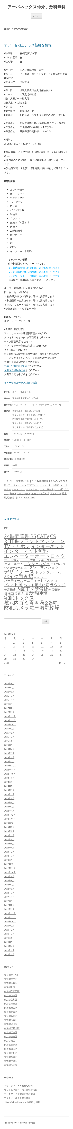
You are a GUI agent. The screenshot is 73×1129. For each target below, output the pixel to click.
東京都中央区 (10, 979)
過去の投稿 (11, 519)
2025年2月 (9, 757)
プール (54, 580)
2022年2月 (9, 905)
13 (61, 646)
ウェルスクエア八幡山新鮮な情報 (20, 1089)
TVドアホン (33, 485)
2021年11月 (10, 917)
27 (61, 654)
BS (50, 481)
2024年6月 (9, 790)
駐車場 (37, 607)
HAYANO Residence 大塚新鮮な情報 (22, 1102)
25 (42, 654)
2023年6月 (9, 839)
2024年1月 (9, 810)
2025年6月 (9, 740)
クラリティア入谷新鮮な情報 (18, 1085)
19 (51, 650)
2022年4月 (9, 896)
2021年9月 (9, 925)
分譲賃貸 (39, 589)
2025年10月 (10, 724)
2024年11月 (10, 769)
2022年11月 (10, 868)
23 (24, 654)
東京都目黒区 (10, 1044)
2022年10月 (10, 872)
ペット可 (58, 489)
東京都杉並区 (10, 1020)
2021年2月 (9, 954)
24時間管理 (42, 481)
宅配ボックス (23, 493)
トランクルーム (48, 572)
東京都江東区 (10, 1032)
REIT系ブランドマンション (34, 541)
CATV (55, 481)
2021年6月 (9, 937)
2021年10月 (10, 921)
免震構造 (10, 590)
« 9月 (6, 662)
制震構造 (54, 590)
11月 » (62, 662)
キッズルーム (49, 560)
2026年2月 (9, 708)
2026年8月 (9, 683)
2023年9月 (9, 827)
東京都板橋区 (10, 1024)
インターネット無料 (49, 485)
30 (24, 658)
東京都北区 (9, 987)
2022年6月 (9, 888)
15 (14, 650)
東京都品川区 (10, 999)
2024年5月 (9, 794)
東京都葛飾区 (10, 1057)
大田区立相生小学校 (14, 370)
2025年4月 (9, 749)
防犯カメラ (55, 493)
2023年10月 (10, 823)
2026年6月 (9, 691)
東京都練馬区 (10, 1048)
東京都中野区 (10, 983)
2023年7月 (9, 835)
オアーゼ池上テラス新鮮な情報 (28, 45)
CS (60, 481)
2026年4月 (9, 699)
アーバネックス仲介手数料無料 (36, 6)
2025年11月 (10, 720)
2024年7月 (9, 786)
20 (61, 650)
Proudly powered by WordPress (19, 1122)
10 (33, 646)
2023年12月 (10, 814)
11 (42, 646)
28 (5, 658)
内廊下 (13, 493)
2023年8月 (9, 831)
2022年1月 (9, 909)
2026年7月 (9, 687)
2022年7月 (9, 884)
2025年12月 (10, 716)
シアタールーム (13, 567)
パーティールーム (17, 580)
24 (33, 654)
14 (5, 650)
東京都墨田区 (10, 1003)
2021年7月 (9, 933)
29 (14, 658)
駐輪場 (10, 497)
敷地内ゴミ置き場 (40, 493)
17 (33, 650)
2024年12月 (10, 765)
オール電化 (11, 560)
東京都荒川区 (10, 1052)
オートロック (18, 489)
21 (5, 654)
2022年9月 (9, 876)
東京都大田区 (22, 481)
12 (51, 646)
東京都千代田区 (12, 991)
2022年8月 (9, 880)
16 (24, 650)
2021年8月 (9, 929)
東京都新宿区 (10, 1015)
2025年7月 (9, 736)
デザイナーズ (32, 489)
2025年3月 (9, 753)
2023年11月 (10, 818)
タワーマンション (44, 567)
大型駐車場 (38, 593)
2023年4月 (9, 847)
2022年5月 (9, 892)
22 (14, 654)
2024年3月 (9, 802)
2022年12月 (10, 864)
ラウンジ (58, 584)
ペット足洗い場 (36, 584)
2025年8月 (9, 732)
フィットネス (40, 580)
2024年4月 (9, 798)
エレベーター (19, 555)
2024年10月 (10, 773)
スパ (26, 567)
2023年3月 (9, 851)
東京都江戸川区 (12, 1028)
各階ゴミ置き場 (16, 593)
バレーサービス (40, 577)
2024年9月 (9, 777)
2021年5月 (9, 942)
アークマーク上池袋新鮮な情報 (19, 1093)
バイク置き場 (46, 489)
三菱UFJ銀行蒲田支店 (15, 366)
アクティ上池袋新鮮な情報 (17, 1098)
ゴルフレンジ (58, 564)
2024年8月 (9, 782)
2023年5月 (9, 843)
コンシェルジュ (37, 563)
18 (42, 650)
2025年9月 (9, 728)
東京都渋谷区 (10, 1036)
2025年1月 (9, 761)
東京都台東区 (10, 995)
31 (33, 658)
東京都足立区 (10, 1065)
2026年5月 (9, 695)
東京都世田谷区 (12, 974)
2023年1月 (9, 860)
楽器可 (51, 603)
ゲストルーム (13, 564)
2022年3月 (9, 901)
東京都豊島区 (10, 1061)
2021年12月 (10, 913)
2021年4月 (9, 946)
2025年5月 (9, 745)
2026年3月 (9, 704)
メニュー (36, 16)
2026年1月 (9, 712)
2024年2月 (9, 806)
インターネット (47, 546)
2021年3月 (9, 950)
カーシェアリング (30, 560)
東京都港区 (9, 1040)
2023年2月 (9, 855)
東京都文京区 (10, 1011)
